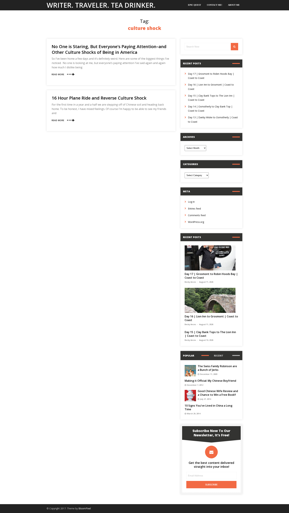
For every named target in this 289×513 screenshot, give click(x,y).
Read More (58, 74)
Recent (218, 355)
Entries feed (194, 208)
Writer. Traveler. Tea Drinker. (101, 5)
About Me (234, 5)
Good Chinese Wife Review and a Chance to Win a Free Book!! (218, 393)
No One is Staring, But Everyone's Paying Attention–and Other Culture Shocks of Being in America (109, 49)
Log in (191, 201)
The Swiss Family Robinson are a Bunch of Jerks (217, 368)
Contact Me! (214, 5)
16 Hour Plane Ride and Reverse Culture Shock (99, 98)
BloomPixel (84, 508)
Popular (188, 355)
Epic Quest (194, 5)
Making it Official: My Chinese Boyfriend (210, 381)
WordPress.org (196, 222)
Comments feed (197, 215)
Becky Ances (190, 282)
